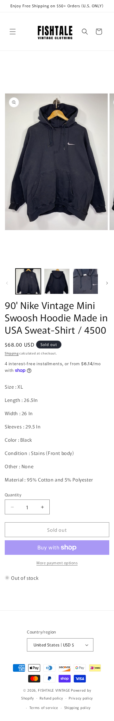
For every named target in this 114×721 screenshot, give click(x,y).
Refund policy (51, 697)
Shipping (12, 353)
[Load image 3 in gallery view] (85, 281)
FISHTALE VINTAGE (54, 690)
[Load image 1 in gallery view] (28, 281)
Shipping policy (77, 707)
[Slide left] (7, 283)
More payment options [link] (57, 562)
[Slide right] (107, 283)
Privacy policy (81, 697)
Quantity (13, 495)
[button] (13, 32)
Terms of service (43, 707)
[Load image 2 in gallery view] (56, 281)
